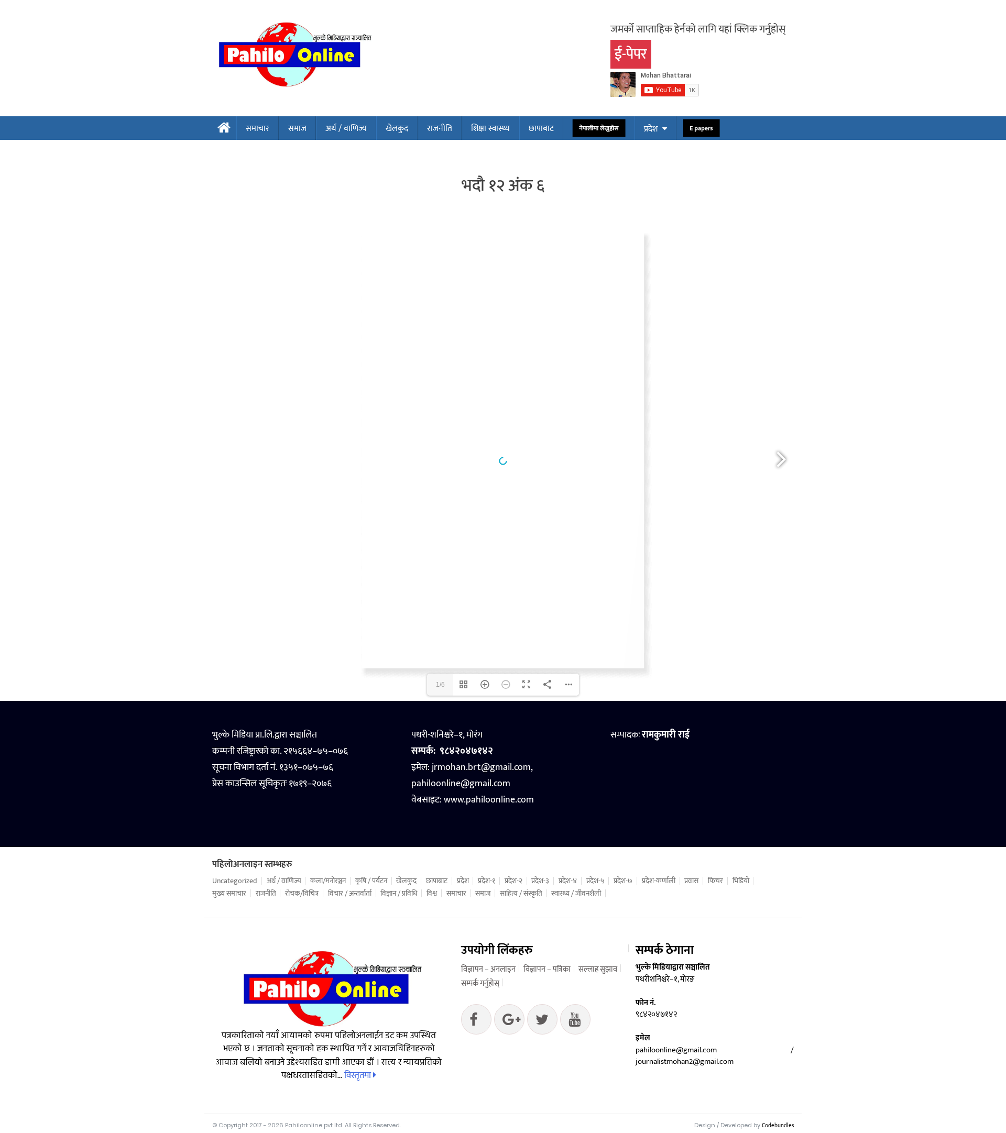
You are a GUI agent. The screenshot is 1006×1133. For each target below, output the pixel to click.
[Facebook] (476, 1022)
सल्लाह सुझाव (597, 969)
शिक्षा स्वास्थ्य (490, 129)
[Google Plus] (542, 1022)
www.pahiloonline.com (489, 800)
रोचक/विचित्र (302, 893)
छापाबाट (541, 129)
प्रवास (691, 881)
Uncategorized (234, 881)
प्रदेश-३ (540, 881)
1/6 (440, 684)
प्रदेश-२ (513, 881)
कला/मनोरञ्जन (328, 881)
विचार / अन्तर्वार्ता (349, 893)
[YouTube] (575, 1022)
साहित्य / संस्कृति (521, 893)
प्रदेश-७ (623, 881)
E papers (701, 128)
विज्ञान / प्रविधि (398, 893)
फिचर (715, 881)
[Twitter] (509, 1022)
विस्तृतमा (358, 1075)
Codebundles (778, 1125)
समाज (297, 129)
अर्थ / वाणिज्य (346, 129)
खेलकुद (397, 129)
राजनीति (439, 129)
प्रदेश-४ (568, 881)
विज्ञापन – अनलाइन (488, 969)
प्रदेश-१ (486, 881)
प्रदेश (651, 129)
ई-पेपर (631, 54)
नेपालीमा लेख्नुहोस (599, 128)
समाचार (257, 129)
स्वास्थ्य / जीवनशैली (576, 893)
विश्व (432, 893)
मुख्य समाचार (229, 893)
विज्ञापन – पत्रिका (547, 969)
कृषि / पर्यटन (371, 881)
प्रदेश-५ (595, 881)
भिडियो (740, 881)
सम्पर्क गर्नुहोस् (480, 983)
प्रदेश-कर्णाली (658, 881)
